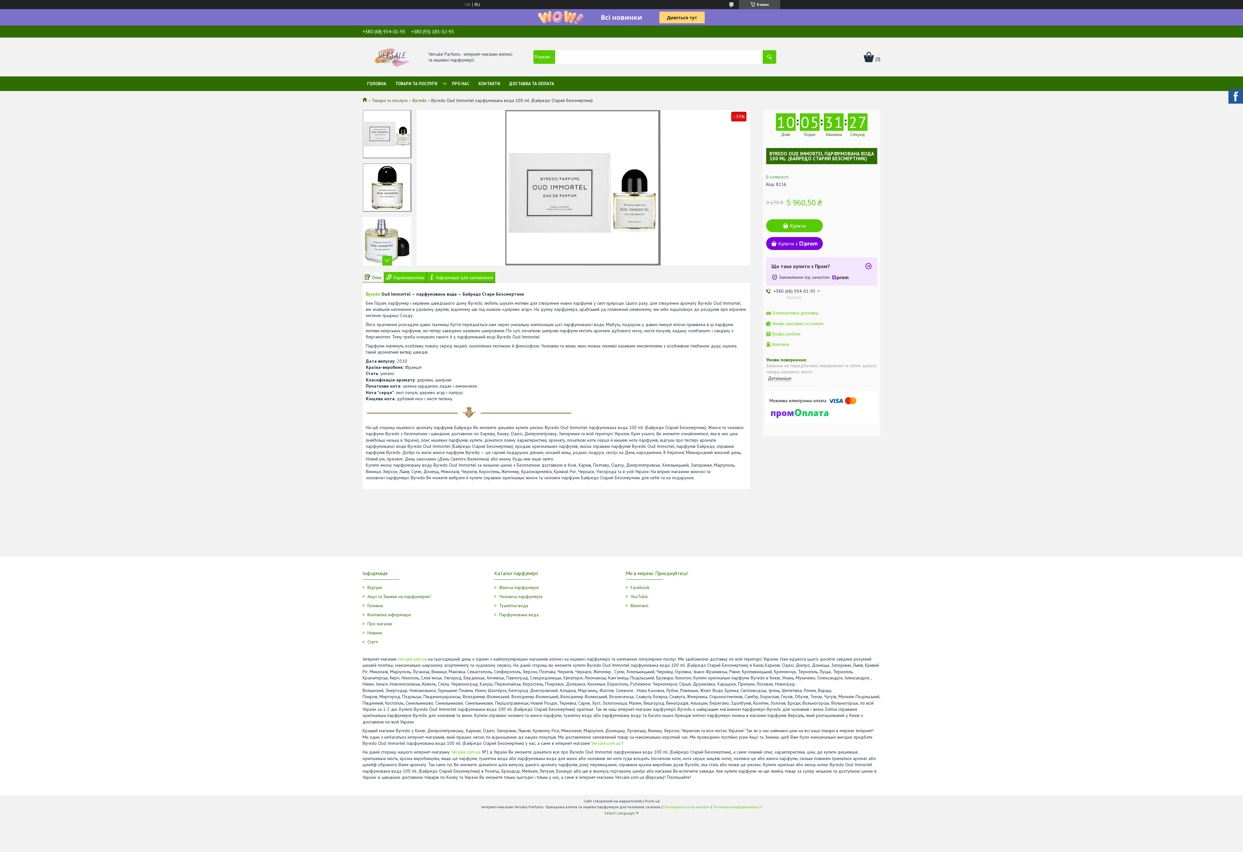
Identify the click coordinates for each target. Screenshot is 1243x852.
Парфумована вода (519, 615)
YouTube (639, 596)
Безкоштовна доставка (795, 313)
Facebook (640, 587)
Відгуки (374, 587)
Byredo (419, 100)
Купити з (788, 243)
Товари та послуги (416, 83)
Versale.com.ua (606, 743)
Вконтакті (639, 605)
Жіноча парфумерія (519, 587)
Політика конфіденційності (737, 806)
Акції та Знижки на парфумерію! (399, 596)
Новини (374, 633)
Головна (376, 83)
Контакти (489, 83)
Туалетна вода (513, 605)
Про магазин (379, 624)
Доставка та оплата (531, 83)
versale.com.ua (412, 659)
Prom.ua (652, 801)
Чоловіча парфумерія (521, 596)
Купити (798, 225)
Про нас (460, 83)
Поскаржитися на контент (686, 806)
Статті (372, 642)
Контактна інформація (389, 615)
